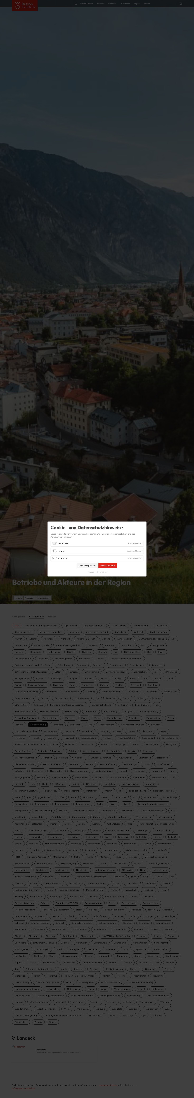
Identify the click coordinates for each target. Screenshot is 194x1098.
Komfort (62, 551)
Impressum (91, 572)
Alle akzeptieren (107, 565)
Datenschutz (102, 572)
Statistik (62, 558)
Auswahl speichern (87, 565)
